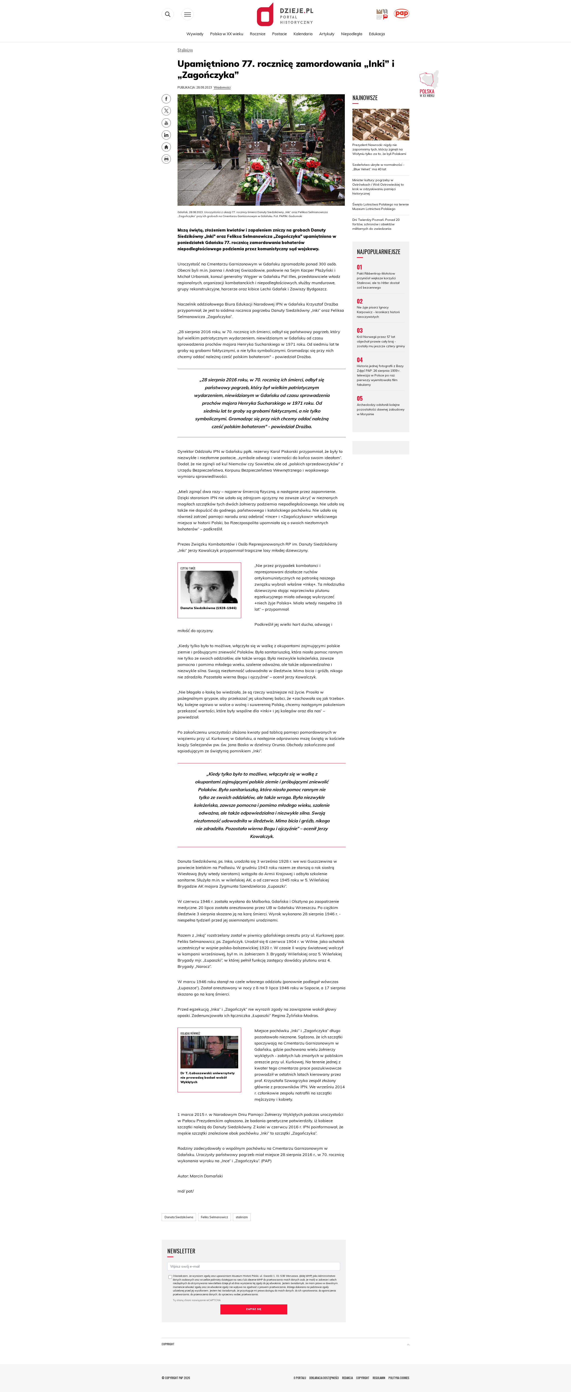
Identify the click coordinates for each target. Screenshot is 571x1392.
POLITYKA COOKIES (399, 1378)
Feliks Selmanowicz (214, 1217)
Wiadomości (222, 87)
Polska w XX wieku (226, 33)
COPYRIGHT (362, 1378)
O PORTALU (300, 1378)
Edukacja (377, 33)
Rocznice (257, 33)
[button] (408, 1345)
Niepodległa (351, 33)
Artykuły (326, 33)
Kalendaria (303, 33)
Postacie (279, 33)
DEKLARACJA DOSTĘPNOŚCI (324, 1378)
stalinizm (242, 1217)
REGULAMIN (379, 1378)
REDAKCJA (347, 1378)
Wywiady (194, 33)
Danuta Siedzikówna (179, 1217)
